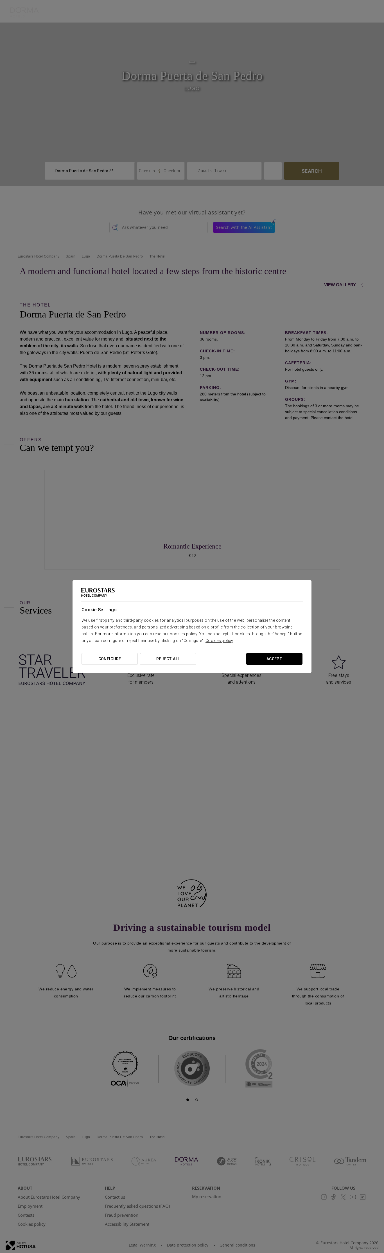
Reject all (168, 659)
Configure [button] (109, 659)
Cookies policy (219, 640)
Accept (274, 659)
